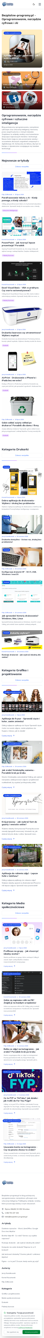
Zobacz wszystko (22, 166)
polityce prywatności (25, 1327)
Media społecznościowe (12, 94)
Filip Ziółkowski (7, 194)
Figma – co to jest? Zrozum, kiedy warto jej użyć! (20, 1261)
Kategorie (7, 1288)
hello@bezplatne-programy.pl (16, 1217)
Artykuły (6, 1223)
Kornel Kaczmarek (8, 239)
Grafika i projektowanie (13, 33)
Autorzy (6, 1268)
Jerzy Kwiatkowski (8, 329)
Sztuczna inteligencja (10, 210)
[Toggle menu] (39, 4)
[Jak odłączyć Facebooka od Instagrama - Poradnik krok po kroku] (22, 100)
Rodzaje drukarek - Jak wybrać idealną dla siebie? (21, 1243)
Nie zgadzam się (13, 1332)
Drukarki (5, 345)
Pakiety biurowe (8, 255)
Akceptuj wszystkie (31, 1332)
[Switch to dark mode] (34, 4)
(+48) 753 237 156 (12, 1213)
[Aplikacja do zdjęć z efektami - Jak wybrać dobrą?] (22, 49)
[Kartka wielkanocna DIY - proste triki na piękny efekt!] (22, 80)
